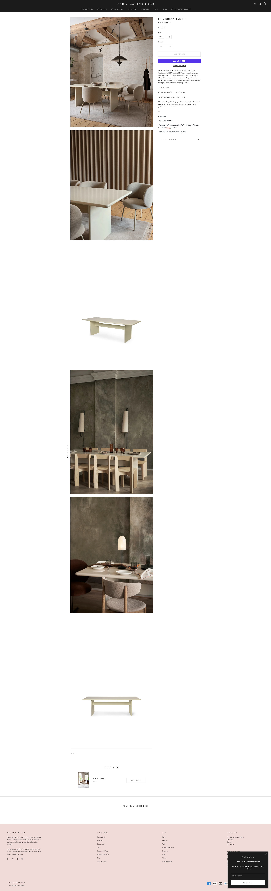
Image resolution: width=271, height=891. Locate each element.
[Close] (266, 854)
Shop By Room (101, 861)
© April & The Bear (16, 882)
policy (168, 127)
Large (168, 36)
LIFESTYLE (145, 9)
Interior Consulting (103, 854)
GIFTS (155, 9)
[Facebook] (7, 859)
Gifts (98, 847)
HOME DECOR (117, 9)
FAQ (163, 844)
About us (164, 840)
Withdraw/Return (167, 861)
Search (164, 837)
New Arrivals (101, 837)
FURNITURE (102, 9)
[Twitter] (12, 859)
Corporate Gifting (102, 851)
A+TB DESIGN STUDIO (181, 9)
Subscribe (248, 883)
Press (163, 854)
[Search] (260, 4)
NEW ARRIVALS (86, 9)
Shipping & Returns (168, 847)
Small (161, 36)
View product (136, 780)
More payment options (179, 65)
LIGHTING (132, 9)
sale (165, 9)
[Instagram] (17, 859)
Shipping (75, 753)
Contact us (165, 851)
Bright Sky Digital (18, 885)
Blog (98, 858)
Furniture (100, 840)
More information (168, 139)
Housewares (100, 844)
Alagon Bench (99, 779)
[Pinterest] (22, 859)
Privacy (164, 858)
